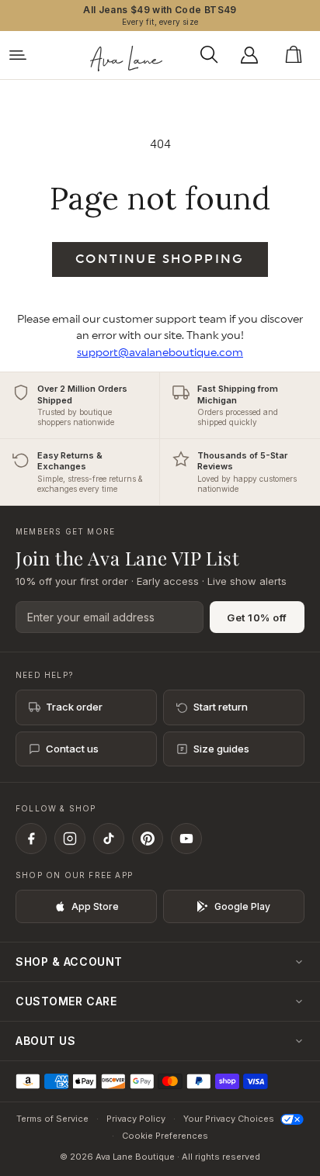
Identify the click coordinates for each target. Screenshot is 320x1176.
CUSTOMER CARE (66, 1001)
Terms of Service (52, 1118)
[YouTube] (186, 838)
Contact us (72, 748)
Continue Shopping (160, 259)
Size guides (221, 748)
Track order (74, 706)
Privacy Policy (135, 1118)
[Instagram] (69, 838)
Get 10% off (257, 617)
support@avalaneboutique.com (160, 352)
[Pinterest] (147, 838)
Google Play (242, 906)
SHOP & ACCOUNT (69, 961)
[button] (213, 55)
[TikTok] (108, 838)
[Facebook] (31, 838)
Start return (220, 706)
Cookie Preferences (165, 1135)
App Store (95, 906)
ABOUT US (45, 1040)
